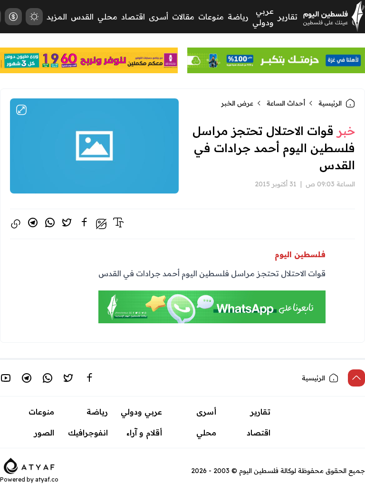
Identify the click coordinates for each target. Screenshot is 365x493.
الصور (44, 432)
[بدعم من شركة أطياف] (29, 465)
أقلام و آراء (144, 432)
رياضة (238, 16)
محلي (107, 16)
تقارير (288, 16)
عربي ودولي (141, 411)
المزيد (57, 16)
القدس (82, 16)
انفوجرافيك (88, 432)
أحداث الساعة (286, 103)
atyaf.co (46, 479)
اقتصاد (133, 16)
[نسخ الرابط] (15, 224)
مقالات (183, 16)
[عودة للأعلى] (356, 378)
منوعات (211, 16)
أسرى (158, 16)
